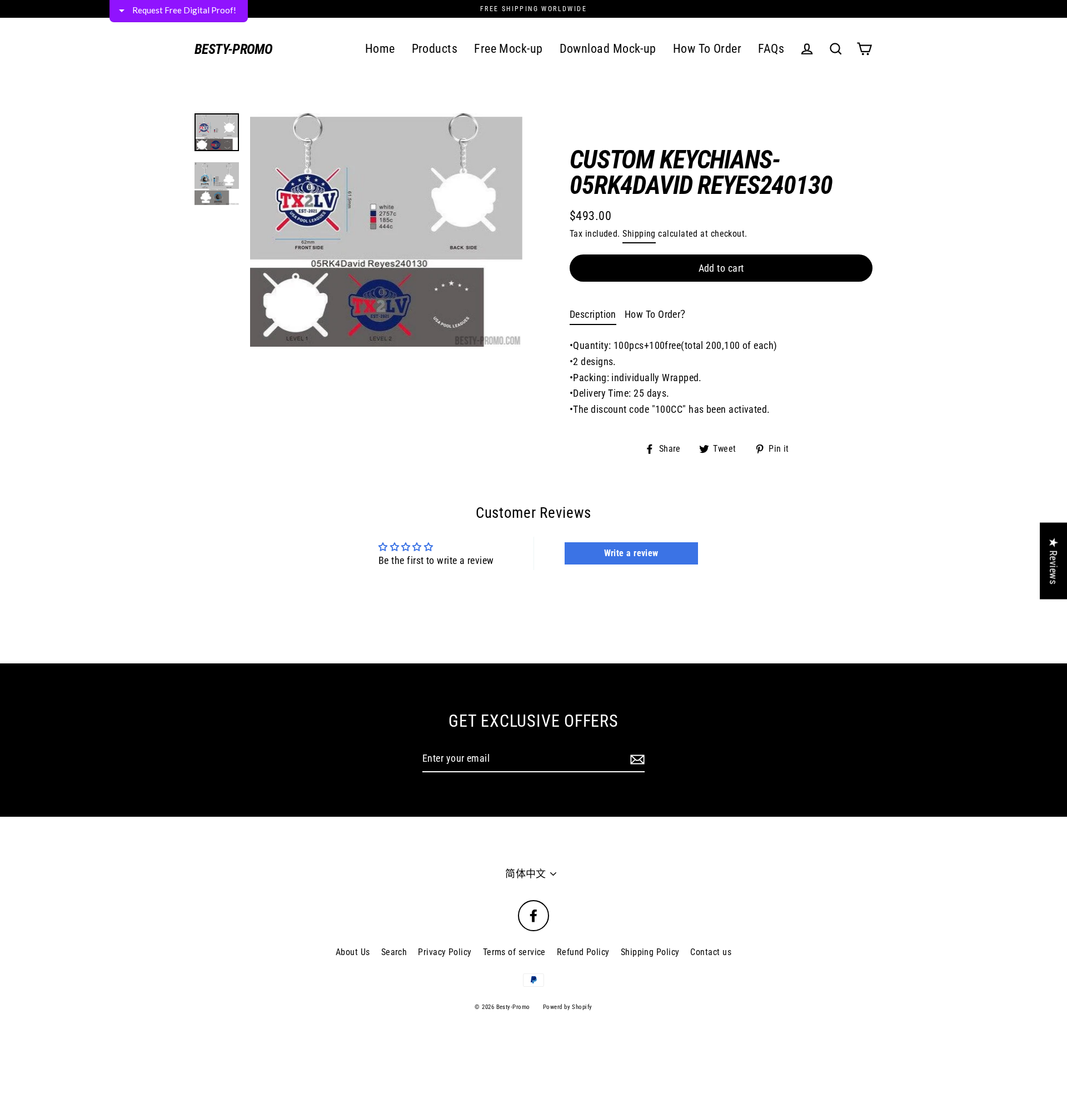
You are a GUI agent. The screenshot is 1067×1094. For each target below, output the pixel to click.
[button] (675, 82)
